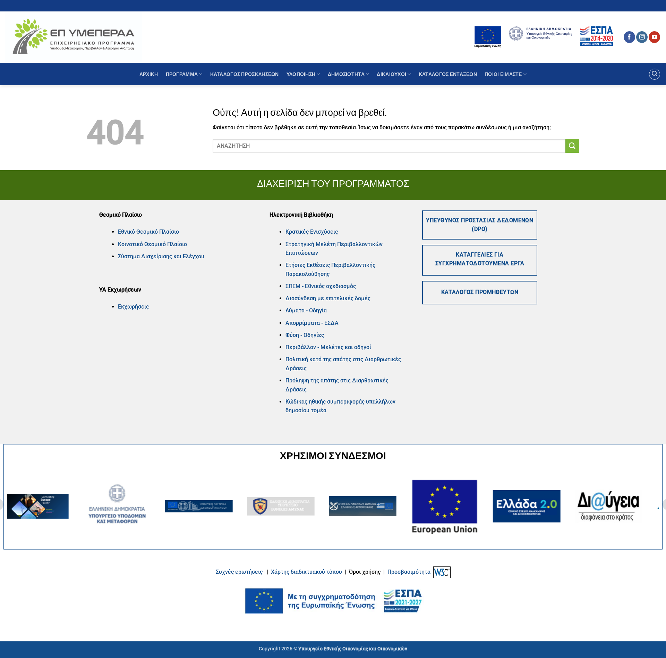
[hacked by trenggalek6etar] (73, 36)
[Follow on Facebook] (629, 37)
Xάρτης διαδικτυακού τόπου (307, 572)
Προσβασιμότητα (408, 572)
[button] (654, 74)
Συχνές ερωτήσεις (239, 572)
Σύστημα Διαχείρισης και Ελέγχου (161, 256)
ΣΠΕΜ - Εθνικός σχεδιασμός (320, 286)
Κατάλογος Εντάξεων (448, 74)
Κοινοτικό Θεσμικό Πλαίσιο (152, 244)
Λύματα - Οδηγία (306, 310)
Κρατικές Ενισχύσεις (311, 231)
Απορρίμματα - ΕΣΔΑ (312, 323)
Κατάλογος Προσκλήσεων (244, 74)
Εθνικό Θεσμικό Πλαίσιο (148, 231)
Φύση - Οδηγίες (304, 335)
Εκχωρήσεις (133, 306)
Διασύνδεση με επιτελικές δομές (327, 298)
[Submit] (572, 146)
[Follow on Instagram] (642, 37)
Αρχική (148, 74)
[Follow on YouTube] (654, 37)
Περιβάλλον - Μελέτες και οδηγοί (328, 347)
